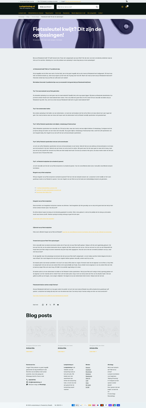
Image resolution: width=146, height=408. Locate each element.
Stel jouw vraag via (37, 384)
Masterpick (89, 376)
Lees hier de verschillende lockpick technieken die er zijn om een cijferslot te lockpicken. (87, 232)
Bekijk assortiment (45, 7)
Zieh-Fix (88, 378)
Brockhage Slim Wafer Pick (43, 192)
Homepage (21, 16)
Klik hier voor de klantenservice (73, 1)
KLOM (87, 387)
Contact (100, 13)
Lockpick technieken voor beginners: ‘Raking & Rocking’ (113, 376)
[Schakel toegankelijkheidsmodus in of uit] (127, 1)
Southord (88, 369)
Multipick (88, 374)
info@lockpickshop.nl (35, 382)
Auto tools (58, 13)
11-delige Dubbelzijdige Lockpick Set (46, 188)
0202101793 (32, 379)
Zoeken (97, 7)
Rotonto (88, 367)
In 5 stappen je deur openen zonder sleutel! (113, 383)
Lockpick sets (22, 13)
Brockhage (89, 371)
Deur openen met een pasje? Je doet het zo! (114, 389)
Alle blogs (110, 364)
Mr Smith (88, 385)
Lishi (87, 380)
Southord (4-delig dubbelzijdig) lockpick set (48, 190)
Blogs (28, 16)
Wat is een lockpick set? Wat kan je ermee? (113, 370)
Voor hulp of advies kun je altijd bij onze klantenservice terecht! (50, 295)
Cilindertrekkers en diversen (35, 13)
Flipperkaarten (49, 13)
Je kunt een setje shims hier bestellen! (43, 218)
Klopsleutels (66, 13)
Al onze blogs (35, 16)
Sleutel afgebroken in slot (78, 13)
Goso (87, 383)
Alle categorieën (91, 13)
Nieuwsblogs (111, 396)
